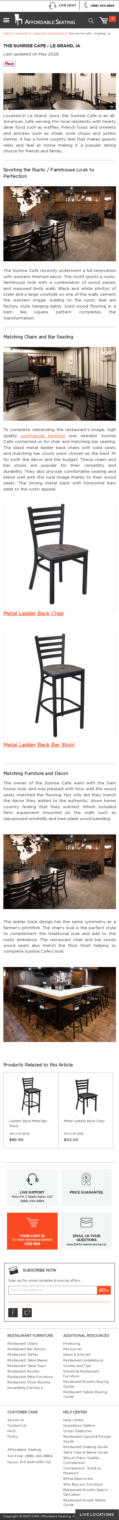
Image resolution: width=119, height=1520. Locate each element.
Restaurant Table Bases (27, 1360)
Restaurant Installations (48, 33)
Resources (22, 33)
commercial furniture (42, 436)
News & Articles (77, 1354)
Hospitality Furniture (25, 1388)
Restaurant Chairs (22, 1343)
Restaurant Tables (22, 1354)
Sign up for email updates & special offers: (44, 1280)
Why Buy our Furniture (83, 1484)
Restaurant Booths (23, 1371)
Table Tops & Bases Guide (85, 1452)
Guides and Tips (77, 1366)
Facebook (12, 1312)
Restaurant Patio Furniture (30, 1377)
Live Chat (67, 5)
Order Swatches (77, 1431)
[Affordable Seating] (44, 18)
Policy (12, 1436)
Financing (71, 1343)
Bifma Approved (77, 1478)
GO (102, 1290)
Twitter (26, 1312)
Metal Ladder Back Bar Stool (38, 745)
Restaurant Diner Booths (28, 1382)
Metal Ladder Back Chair (33, 613)
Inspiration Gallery (79, 1425)
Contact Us (17, 1425)
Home (8, 33)
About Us (15, 1420)
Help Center (73, 1420)
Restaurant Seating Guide (85, 1447)
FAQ (11, 1431)
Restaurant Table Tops (26, 1366)
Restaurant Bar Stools (26, 1349)
